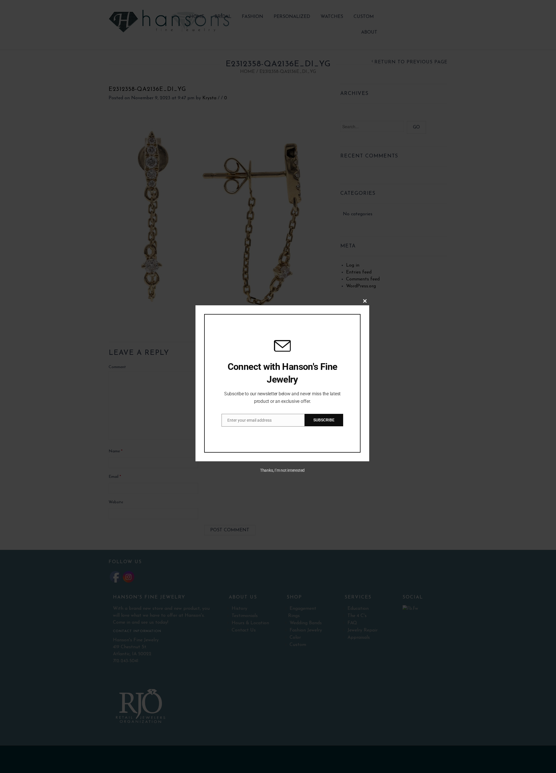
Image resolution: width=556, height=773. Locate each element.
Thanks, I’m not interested (282, 470)
